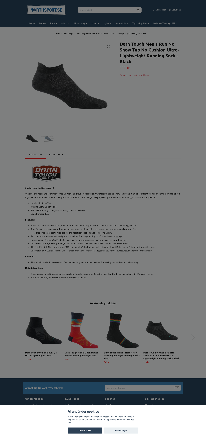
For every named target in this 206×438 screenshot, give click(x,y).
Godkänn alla (85, 430)
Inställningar (121, 430)
